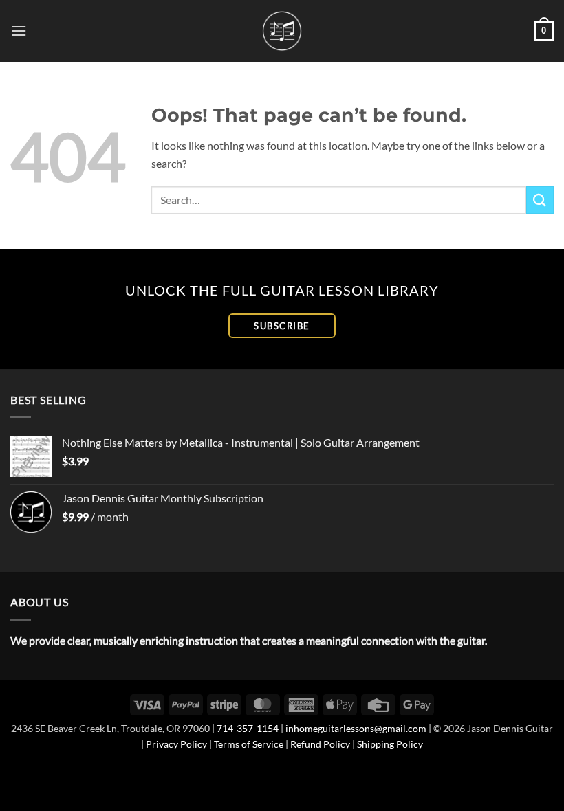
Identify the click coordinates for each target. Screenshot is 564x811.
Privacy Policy (176, 744)
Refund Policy (320, 744)
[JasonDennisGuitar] (282, 31)
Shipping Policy (390, 744)
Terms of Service (248, 744)
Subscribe (282, 325)
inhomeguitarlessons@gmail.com (355, 728)
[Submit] (540, 199)
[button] (18, 30)
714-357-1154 (248, 728)
